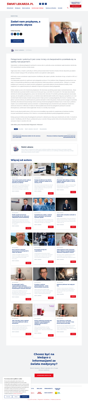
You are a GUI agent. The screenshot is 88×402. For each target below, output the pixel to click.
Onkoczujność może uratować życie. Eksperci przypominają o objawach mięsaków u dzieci (66, 251)
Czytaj (28, 193)
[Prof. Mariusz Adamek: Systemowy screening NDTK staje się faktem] (21, 239)
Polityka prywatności (56, 399)
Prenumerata (48, 388)
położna (20, 129)
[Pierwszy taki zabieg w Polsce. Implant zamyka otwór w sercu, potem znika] (66, 169)
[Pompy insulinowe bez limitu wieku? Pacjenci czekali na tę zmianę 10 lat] (44, 169)
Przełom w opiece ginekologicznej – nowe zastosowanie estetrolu (41, 286)
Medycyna (14, 16)
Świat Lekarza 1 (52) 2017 (31, 129)
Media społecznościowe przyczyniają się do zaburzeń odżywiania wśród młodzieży (20, 216)
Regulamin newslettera (43, 399)
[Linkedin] (43, 4)
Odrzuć (16, 396)
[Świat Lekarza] (13, 50)
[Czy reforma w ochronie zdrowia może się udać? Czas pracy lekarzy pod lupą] (66, 310)
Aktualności (15, 212)
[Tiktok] (46, 4)
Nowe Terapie (60, 212)
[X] (15, 34)
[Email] (21, 34)
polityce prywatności (17, 393)
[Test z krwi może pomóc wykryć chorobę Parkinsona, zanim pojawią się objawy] (21, 169)
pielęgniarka (43, 129)
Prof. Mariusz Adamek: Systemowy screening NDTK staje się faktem (20, 251)
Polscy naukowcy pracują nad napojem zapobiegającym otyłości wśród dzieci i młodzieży (43, 322)
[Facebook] (40, 4)
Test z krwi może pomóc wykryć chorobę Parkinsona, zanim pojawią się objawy (21, 181)
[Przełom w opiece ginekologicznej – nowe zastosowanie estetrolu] (44, 273)
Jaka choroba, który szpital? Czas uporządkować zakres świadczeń (20, 322)
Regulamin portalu (32, 399)
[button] (68, 8)
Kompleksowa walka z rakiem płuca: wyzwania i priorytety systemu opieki (43, 216)
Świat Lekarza (19, 50)
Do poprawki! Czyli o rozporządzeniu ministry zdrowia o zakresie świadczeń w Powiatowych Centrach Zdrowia (21, 286)
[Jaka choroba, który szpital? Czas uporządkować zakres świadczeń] (21, 310)
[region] (17, 388)
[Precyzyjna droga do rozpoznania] (44, 239)
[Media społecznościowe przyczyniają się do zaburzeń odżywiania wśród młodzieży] (21, 204)
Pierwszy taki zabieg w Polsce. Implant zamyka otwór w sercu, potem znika (66, 181)
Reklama (39, 388)
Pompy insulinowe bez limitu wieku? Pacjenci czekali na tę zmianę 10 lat (43, 181)
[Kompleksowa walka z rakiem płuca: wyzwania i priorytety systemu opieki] (44, 204)
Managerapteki (57, 389)
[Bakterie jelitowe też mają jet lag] (66, 273)
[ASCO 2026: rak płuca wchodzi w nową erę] (66, 204)
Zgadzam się (24, 396)
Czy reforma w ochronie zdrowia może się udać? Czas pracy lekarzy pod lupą (65, 322)
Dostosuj (8, 396)
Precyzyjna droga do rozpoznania (40, 250)
